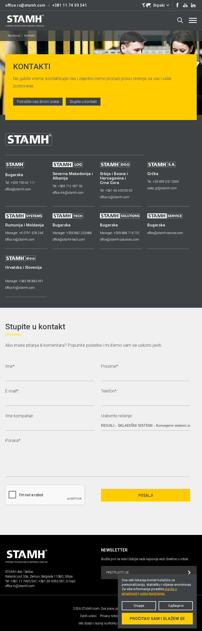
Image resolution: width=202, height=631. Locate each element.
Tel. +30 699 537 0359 (163, 181)
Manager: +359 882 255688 (72, 233)
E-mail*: (12, 391)
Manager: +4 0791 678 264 (24, 233)
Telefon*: (109, 391)
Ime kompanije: (19, 416)
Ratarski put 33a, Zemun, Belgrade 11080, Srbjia (39, 576)
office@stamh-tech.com (69, 239)
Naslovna (14, 35)
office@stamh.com (18, 189)
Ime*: (10, 366)
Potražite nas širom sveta (38, 102)
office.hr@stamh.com (20, 288)
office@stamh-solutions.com (119, 239)
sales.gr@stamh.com (162, 188)
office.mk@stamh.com (68, 193)
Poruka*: (13, 441)
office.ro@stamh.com (19, 239)
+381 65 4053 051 (51, 581)
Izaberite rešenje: (117, 416)
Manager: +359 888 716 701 (120, 233)
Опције (139, 606)
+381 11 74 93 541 (69, 5)
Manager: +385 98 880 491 (24, 281)
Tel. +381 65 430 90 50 (116, 190)
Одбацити (176, 606)
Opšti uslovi (88, 616)
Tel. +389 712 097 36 (67, 186)
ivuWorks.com (114, 623)
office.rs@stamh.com (25, 5)
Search (180, 21)
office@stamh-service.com (165, 233)
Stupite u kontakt (83, 102)
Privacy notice (109, 616)
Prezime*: (110, 366)
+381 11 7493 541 (24, 581)
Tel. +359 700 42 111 (20, 183)
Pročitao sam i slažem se (157, 618)
